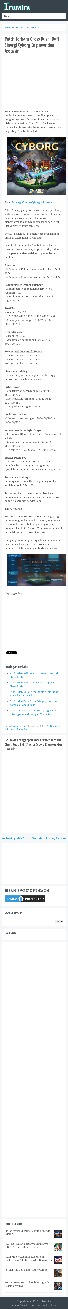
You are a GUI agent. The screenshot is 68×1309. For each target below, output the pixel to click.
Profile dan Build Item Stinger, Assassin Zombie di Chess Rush (33, 703)
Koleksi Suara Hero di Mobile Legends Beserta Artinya (27, 1284)
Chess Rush (22, 729)
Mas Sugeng (27, 1305)
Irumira (46, 1301)
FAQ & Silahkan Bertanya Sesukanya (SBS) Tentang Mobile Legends (26, 1245)
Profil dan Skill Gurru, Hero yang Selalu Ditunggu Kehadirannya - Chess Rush (33, 712)
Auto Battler (10, 729)
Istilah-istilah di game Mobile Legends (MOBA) (27, 1232)
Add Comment (54, 725)
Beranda (37, 838)
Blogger (55, 1305)
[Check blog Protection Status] (25, 902)
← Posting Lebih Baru (15, 838)
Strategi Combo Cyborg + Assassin (32, 202)
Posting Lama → (56, 838)
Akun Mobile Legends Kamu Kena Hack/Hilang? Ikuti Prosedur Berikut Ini (28, 1258)
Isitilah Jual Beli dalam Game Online (26, 1269)
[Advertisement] (34, 81)
